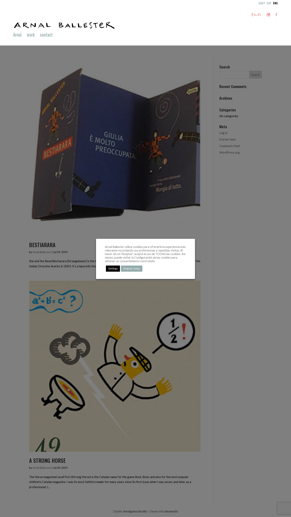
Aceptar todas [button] (131, 268)
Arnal (17, 35)
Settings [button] (113, 268)
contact (46, 35)
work (31, 35)
